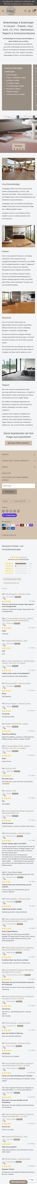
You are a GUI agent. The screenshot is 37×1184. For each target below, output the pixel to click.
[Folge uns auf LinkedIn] (18, 511)
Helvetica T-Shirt (10, 768)
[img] (18, 557)
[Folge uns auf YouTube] (10, 511)
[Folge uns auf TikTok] (14, 511)
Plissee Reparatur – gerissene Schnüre (17, 594)
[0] (33, 11)
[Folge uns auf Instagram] (7, 511)
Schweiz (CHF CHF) (20, 501)
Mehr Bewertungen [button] (18, 1182)
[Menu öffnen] (3, 11)
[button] (9, 563)
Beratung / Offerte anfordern (18, 443)
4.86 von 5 (23, 557)
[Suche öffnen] (25, 11)
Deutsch (5, 501)
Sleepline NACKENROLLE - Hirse (16, 641)
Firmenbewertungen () (11, 583)
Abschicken (9, 492)
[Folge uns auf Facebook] (3, 511)
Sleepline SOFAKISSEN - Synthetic (16, 724)
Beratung (18, 144)
